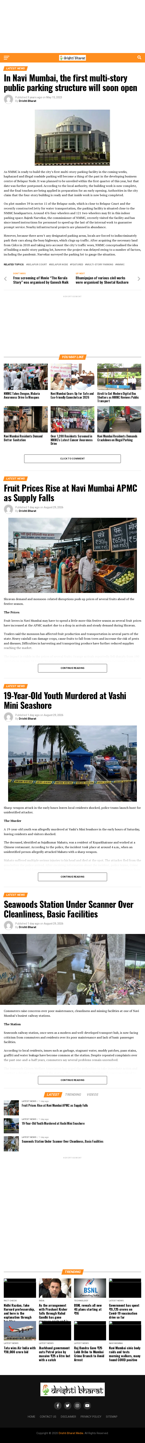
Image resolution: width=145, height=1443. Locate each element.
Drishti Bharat (27, 100)
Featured (77, 264)
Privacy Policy (91, 1416)
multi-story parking (99, 264)
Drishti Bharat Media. (71, 1433)
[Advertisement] (72, 26)
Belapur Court (37, 264)
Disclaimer (68, 1416)
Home (31, 1416)
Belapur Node (59, 264)
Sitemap (111, 1416)
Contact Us (48, 1416)
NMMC (121, 264)
